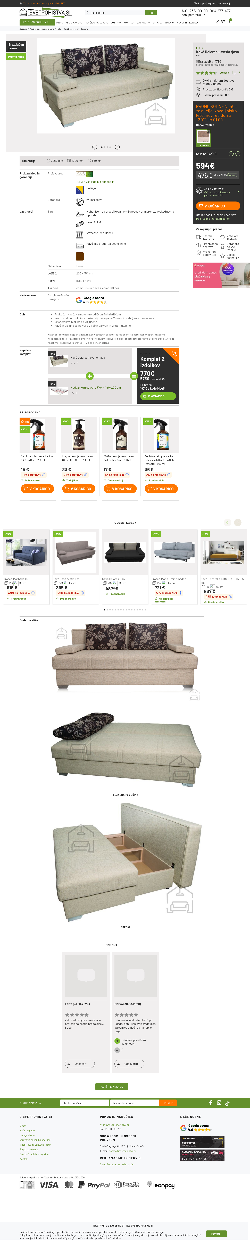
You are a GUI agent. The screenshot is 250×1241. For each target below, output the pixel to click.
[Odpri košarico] (228, 22)
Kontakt (24, 1158)
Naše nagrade (27, 1130)
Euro (79, 266)
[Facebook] (210, 1102)
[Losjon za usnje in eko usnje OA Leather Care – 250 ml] (79, 434)
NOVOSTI (182, 22)
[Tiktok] (227, 1102)
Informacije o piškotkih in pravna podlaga (141, 1232)
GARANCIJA (143, 22)
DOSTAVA (116, 22)
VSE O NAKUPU (73, 22)
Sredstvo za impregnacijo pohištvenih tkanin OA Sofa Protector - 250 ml (159, 460)
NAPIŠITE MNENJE (112, 1086)
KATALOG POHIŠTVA (35, 22)
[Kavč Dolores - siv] (125, 552)
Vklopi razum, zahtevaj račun (35, 1144)
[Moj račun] (217, 22)
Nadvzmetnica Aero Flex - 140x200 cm (96, 387)
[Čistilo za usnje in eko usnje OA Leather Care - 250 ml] (120, 434)
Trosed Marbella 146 (16, 579)
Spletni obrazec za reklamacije (117, 1164)
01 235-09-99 (196, 10)
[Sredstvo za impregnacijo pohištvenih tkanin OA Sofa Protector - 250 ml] (161, 434)
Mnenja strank (27, 1135)
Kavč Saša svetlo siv (66, 579)
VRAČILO (158, 22)
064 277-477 (220, 10)
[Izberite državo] (223, 22)
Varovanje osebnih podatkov (35, 1139)
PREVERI (168, 1102)
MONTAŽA (129, 22)
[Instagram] (219, 1102)
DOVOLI (216, 1234)
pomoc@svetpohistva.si (122, 1150)
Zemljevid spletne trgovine (34, 1154)
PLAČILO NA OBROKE (97, 22)
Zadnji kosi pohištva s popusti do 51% (44, 3)
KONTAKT (194, 22)
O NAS (59, 22)
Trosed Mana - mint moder (168, 579)
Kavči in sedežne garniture (42, 29)
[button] (94, 147)
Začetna (23, 29)
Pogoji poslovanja (29, 1149)
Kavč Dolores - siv (113, 579)
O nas (23, 1125)
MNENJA (169, 22)
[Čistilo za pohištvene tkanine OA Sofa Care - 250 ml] (37, 434)
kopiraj (232, 175)
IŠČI (151, 12)
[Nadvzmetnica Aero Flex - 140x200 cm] (59, 391)
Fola (59, 29)
